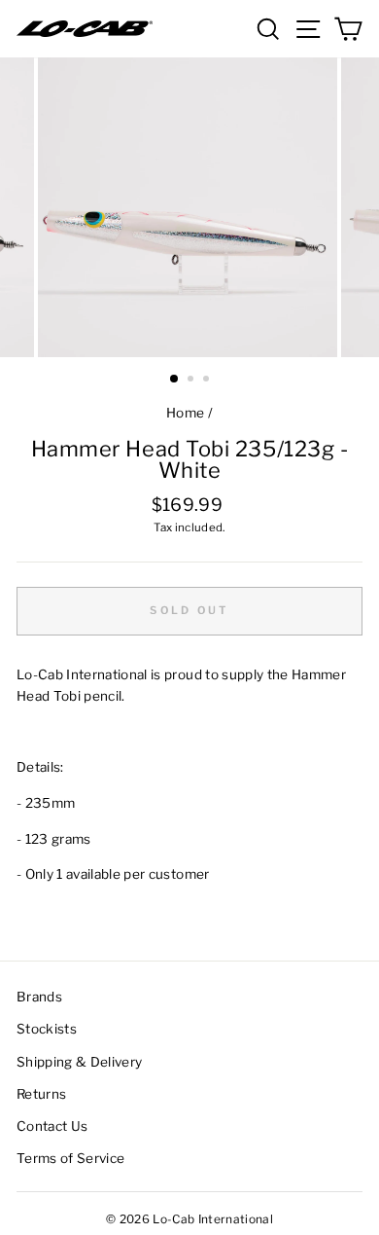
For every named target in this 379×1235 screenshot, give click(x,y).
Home (185, 412)
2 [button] (192, 380)
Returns (41, 1094)
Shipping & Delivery (79, 1062)
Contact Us (52, 1126)
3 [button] (208, 380)
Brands (39, 996)
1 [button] (175, 379)
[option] (189, 207)
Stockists (47, 1028)
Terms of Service (70, 1158)
